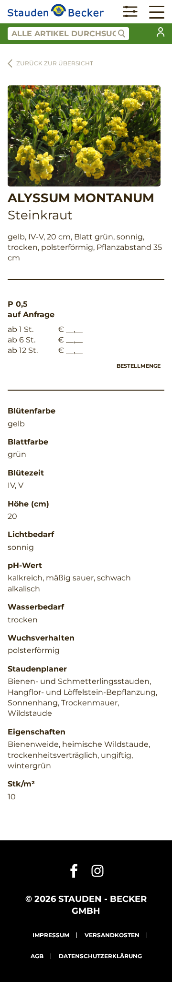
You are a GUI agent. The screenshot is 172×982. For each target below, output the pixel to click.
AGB (37, 956)
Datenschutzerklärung (100, 956)
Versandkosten (112, 935)
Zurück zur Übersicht (54, 63)
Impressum (50, 935)
